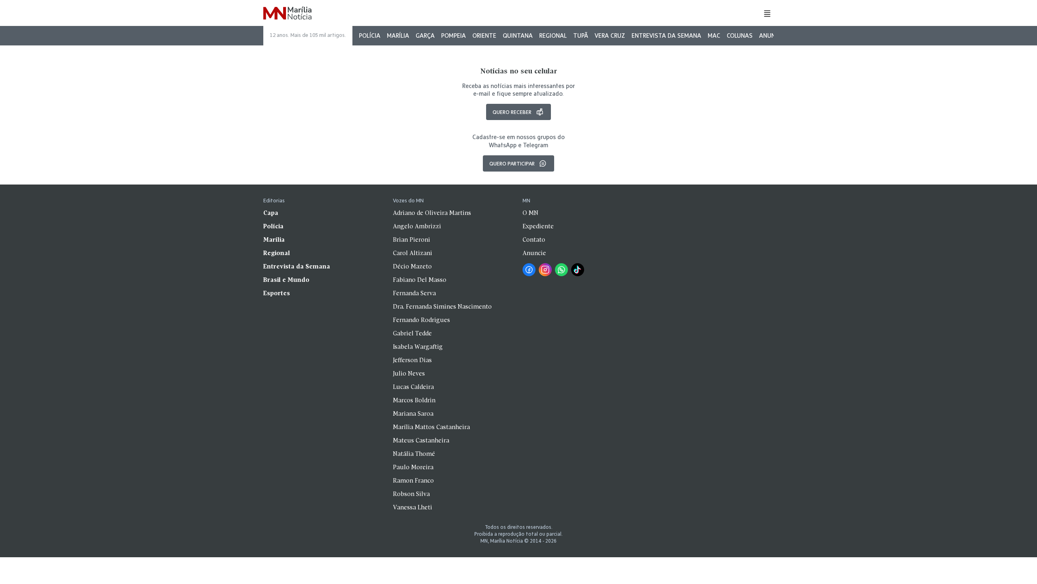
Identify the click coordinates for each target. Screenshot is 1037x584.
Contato (534, 240)
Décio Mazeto (412, 267)
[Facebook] (529, 269)
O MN (530, 213)
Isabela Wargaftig (418, 347)
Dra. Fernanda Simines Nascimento (442, 307)
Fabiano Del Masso (419, 280)
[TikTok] (577, 269)
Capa (270, 213)
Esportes (276, 293)
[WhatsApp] (561, 269)
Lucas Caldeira (413, 387)
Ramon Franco (413, 481)
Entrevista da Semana (666, 35)
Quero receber (512, 112)
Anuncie (771, 35)
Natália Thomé (414, 454)
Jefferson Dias (412, 360)
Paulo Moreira (413, 467)
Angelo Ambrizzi (417, 226)
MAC (714, 35)
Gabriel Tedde (412, 334)
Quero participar (512, 163)
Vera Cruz (610, 35)
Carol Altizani (412, 253)
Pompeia (453, 35)
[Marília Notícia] (287, 13)
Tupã (580, 35)
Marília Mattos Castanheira (431, 427)
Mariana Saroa (413, 414)
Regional (553, 35)
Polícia (369, 35)
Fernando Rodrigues (421, 320)
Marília (398, 35)
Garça (425, 35)
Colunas (740, 35)
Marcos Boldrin (414, 400)
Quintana (518, 35)
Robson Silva (411, 494)
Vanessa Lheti (412, 508)
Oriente (484, 35)
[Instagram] (545, 269)
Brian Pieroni (411, 240)
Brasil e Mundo (286, 280)
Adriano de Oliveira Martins (432, 213)
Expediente (538, 226)
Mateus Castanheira (421, 441)
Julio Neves (409, 374)
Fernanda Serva (414, 293)
